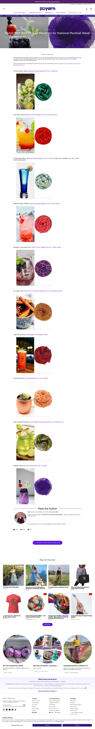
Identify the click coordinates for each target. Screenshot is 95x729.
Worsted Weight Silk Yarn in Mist (42, 158)
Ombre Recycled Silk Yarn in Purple (36, 465)
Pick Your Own (73, 12)
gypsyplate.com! (20, 65)
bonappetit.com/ (61, 63)
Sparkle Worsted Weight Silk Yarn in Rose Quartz (45, 203)
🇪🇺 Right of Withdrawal (54, 712)
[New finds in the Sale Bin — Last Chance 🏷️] (47, 649)
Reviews (34, 710)
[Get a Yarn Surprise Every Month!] (17, 649)
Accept (47, 725)
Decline (77, 725)
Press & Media (35, 708)
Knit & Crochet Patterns (75, 704)
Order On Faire (73, 710)
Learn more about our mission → (47, 691)
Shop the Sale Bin (41, 671)
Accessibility (52, 704)
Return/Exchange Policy (54, 700)
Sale (80, 12)
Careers (34, 706)
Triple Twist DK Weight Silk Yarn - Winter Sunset (46, 247)
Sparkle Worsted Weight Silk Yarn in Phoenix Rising (41, 114)
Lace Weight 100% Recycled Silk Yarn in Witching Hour (46, 422)
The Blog (72, 702)
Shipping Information (54, 702)
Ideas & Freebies (61, 12)
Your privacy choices (54, 710)
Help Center (73, 700)
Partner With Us (74, 714)
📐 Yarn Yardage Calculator (76, 712)
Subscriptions (49, 12)
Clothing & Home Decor (35, 12)
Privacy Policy (60, 721)
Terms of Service (53, 708)
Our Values (34, 704)
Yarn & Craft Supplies (20, 12)
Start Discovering (71, 672)
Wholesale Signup (74, 708)
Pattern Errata (73, 706)
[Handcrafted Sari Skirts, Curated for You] (77, 649)
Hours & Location (36, 700)
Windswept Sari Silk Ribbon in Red (37, 334)
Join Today (8, 672)
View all (47, 624)
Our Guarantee (35, 702)
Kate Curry (50, 54)
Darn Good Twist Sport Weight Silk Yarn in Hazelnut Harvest (43, 291)
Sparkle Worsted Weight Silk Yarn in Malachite (43, 71)
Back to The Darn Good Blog (48, 542)
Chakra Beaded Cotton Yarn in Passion (36, 378)
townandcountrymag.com (74, 63)
